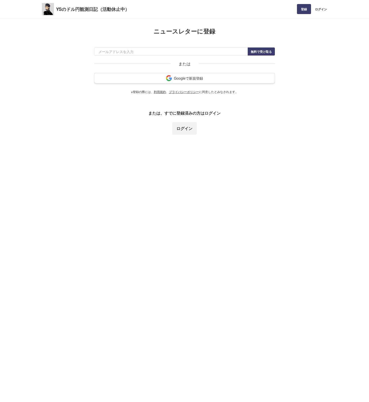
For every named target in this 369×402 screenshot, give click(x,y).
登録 (304, 9)
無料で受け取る (261, 51)
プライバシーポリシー (184, 91)
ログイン (321, 9)
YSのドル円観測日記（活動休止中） (93, 9)
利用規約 (160, 91)
